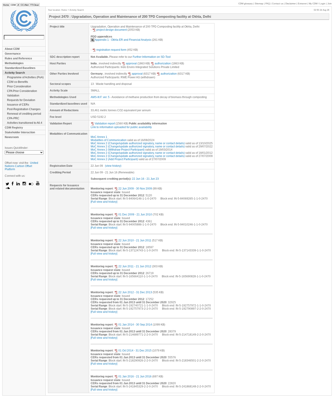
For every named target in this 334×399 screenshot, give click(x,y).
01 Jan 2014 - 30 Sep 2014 (135, 324)
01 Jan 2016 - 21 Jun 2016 (135, 376)
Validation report (105, 123)
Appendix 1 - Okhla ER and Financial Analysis (123, 39)
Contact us (277, 3)
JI (18, 5)
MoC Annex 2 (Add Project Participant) (114, 159)
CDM (13, 5)
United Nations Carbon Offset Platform (21, 166)
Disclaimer (290, 3)
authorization (163, 63)
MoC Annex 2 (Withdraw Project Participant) (118, 149)
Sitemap (259, 3)
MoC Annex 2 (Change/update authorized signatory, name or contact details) (138, 143)
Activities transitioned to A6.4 (24, 122)
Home (6, 5)
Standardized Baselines (20, 68)
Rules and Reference (18, 58)
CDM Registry (14, 127)
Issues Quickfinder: (16, 147)
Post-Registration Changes (23, 109)
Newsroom (12, 137)
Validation (13, 95)
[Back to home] (23, 21)
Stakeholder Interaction (20, 132)
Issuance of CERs (18, 104)
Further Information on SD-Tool (152, 56)
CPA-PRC (13, 118)
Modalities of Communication (109, 140)
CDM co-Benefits (17, 81)
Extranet (302, 3)
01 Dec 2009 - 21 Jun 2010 (135, 214)
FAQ (267, 3)
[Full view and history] (104, 201)
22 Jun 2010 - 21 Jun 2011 (134, 240)
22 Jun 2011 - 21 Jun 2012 (134, 266)
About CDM (12, 49)
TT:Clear (34, 5)
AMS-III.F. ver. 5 (100, 97)
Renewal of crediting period (24, 113)
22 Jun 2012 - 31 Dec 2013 (135, 292)
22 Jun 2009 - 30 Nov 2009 (135, 188)
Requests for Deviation (21, 100)
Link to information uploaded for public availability (121, 127)
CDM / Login (317, 3)
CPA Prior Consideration (22, 91)
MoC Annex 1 (99, 137)
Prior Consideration (19, 86)
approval (131, 63)
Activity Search (15, 72)
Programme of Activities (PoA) (25, 77)
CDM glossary (245, 3)
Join (329, 3)
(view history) (113, 165)
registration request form (111, 49)
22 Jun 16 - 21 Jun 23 (145, 178)
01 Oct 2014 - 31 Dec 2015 (135, 350)
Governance (13, 53)
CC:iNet (25, 5)
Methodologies (14, 63)
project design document (111, 29)
